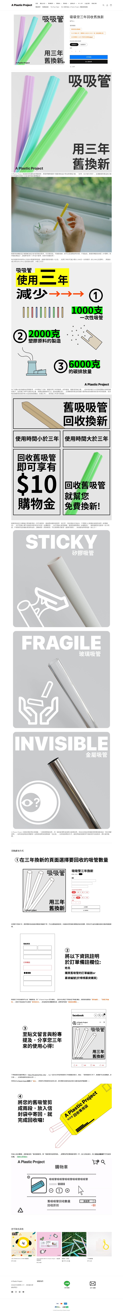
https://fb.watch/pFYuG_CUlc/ (37, 1075)
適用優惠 (72, 25)
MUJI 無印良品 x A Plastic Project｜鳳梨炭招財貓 (74, 7)
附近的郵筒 (99, 1154)
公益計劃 (87, 3)
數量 (71, 48)
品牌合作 (72, 3)
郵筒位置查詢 (22, 1157)
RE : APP (80, 3)
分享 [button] (73, 66)
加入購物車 (88, 61)
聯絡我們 (38, 7)
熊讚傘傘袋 (45, 7)
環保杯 (58, 3)
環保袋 (65, 3)
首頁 (37, 3)
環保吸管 (50, 3)
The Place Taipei (55, 7)
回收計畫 (94, 3)
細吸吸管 (74, 44)
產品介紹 (42, 3)
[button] (103, 5)
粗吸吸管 (83, 44)
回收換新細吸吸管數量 (75, 41)
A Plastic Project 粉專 (23, 1081)
